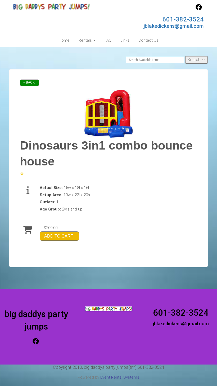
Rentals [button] (86, 40)
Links (124, 40)
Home (64, 40)
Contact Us (148, 40)
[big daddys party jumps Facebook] (199, 9)
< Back (29, 82)
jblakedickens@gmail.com (174, 26)
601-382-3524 (183, 19)
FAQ (108, 40)
